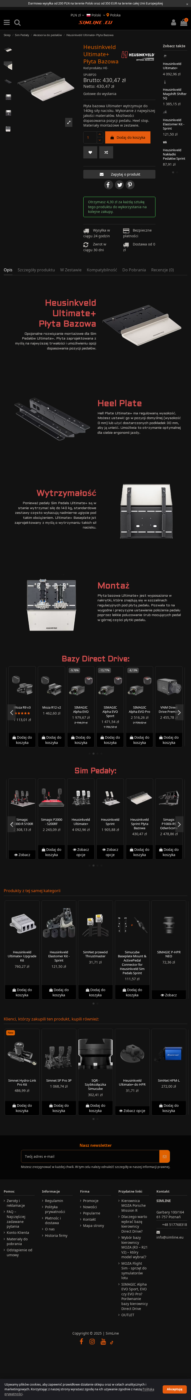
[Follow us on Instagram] (92, 1341)
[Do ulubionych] (90, 152)
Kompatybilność (102, 270)
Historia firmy (56, 1235)
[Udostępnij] (108, 184)
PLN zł (76, 15)
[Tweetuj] (119, 184)
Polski (96, 15)
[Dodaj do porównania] (106, 152)
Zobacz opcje (82, 852)
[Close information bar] (187, 3)
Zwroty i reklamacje (16, 1203)
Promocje (90, 1200)
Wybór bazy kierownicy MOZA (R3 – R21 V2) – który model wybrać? (134, 1247)
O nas (50, 1229)
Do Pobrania (134, 270)
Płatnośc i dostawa (53, 1220)
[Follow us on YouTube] (103, 1341)
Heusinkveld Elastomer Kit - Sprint (173, 124)
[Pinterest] (130, 184)
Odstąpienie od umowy (19, 1252)
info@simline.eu (170, 1237)
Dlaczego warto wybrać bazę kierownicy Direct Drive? (134, 1224)
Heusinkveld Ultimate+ (172, 65)
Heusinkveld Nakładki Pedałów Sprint (174, 154)
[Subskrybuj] (164, 1156)
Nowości (90, 1207)
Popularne (91, 1213)
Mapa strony (93, 1225)
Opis (8, 270)
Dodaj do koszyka (131, 137)
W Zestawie (71, 270)
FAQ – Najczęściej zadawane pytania (16, 1219)
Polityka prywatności (55, 1209)
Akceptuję (174, 1389)
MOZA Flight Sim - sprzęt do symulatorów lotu (133, 1270)
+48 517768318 (174, 1224)
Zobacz (24, 854)
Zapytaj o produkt (125, 174)
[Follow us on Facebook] (81, 1341)
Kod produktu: (92, 68)
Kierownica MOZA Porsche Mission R (133, 1205)
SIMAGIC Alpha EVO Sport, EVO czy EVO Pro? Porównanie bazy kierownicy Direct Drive (134, 1296)
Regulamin (54, 1200)
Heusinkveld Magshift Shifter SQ (175, 94)
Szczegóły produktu (36, 270)
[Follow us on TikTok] (112, 1341)
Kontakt (89, 1219)
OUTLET (127, 1314)
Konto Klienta (18, 1232)
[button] (69, 122)
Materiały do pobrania (17, 1241)
